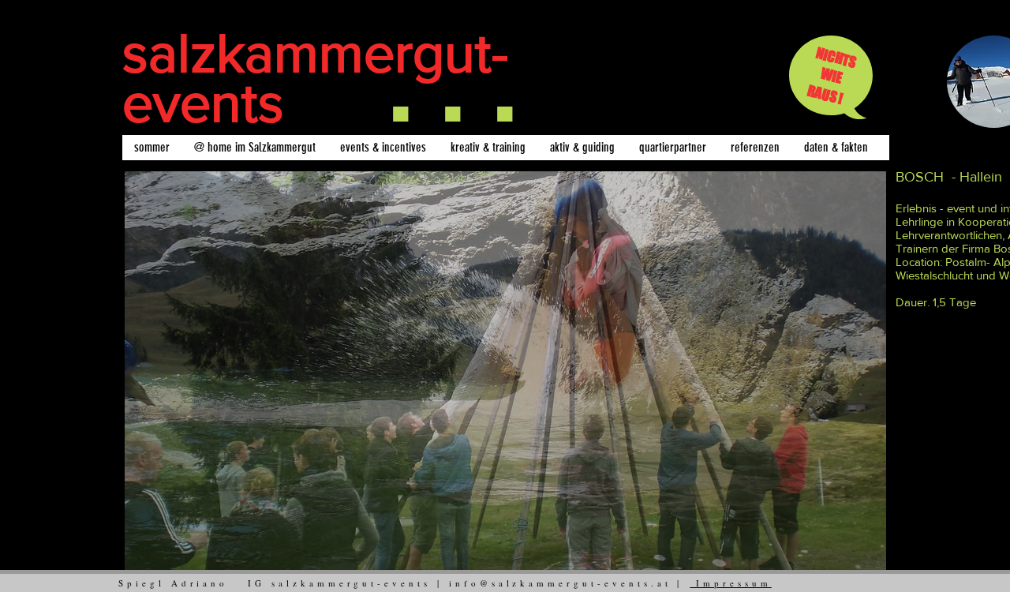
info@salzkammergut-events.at (560, 583)
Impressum (731, 583)
